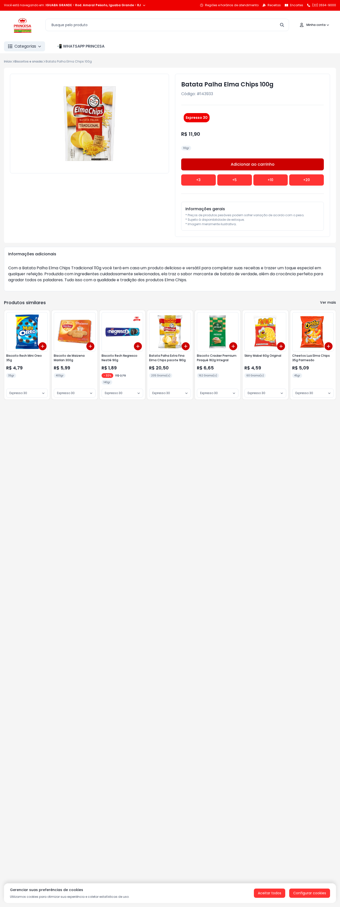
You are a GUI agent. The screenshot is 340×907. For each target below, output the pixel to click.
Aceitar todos (269, 893)
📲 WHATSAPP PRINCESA (81, 46)
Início (8, 61)
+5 (234, 179)
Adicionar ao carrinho (253, 164)
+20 (306, 179)
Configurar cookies (309, 893)
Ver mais (328, 302)
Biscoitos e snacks (28, 61)
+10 (270, 179)
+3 (198, 179)
